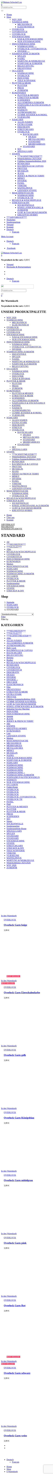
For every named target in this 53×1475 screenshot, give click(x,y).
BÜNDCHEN (23, 163)
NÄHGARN (17, 119)
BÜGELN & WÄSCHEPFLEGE (26, 200)
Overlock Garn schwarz (17, 1373)
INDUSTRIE (23, 78)
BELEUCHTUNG (25, 66)
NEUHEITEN (7, 526)
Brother (10, 660)
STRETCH (17, 427)
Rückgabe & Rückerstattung (19, 267)
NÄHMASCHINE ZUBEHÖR (26, 54)
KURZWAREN (19, 93)
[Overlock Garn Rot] (27, 1291)
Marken (10, 564)
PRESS (20, 88)
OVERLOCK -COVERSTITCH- (32, 49)
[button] (1, 255)
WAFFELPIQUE (24, 188)
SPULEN (21, 56)
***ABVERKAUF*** (17, 217)
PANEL (20, 183)
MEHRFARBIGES (36, 144)
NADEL (21, 58)
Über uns (10, 517)
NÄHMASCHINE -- (16, 772)
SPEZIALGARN (25, 151)
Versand (10, 224)
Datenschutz (6, 1455)
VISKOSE (22, 185)
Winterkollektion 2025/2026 (29, 159)
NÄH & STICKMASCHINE (30, 39)
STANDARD (34, 141)
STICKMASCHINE (21, 36)
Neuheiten (11, 220)
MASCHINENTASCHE (23, 193)
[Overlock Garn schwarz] (27, 1354)
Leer (8, 733)
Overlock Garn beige (15, 925)
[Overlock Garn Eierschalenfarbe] (27, 973)
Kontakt (10, 227)
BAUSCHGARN (30, 134)
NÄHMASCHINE (20, 22)
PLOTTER (22, 85)
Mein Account (7, 236)
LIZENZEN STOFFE (27, 190)
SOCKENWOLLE (25, 205)
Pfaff (9, 804)
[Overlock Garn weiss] (27, 1421)
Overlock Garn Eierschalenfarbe (22, 992)
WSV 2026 (17, 19)
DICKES (32, 137)
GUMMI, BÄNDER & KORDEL (32, 115)
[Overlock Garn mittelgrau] (27, 1166)
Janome (10, 716)
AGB (15, 1455)
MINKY (21, 178)
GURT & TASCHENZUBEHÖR (32, 212)
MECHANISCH (24, 24)
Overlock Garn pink (15, 1243)
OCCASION (17, 71)
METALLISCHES (36, 139)
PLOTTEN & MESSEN (28, 95)
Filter (3, 617)
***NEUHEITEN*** (16, 544)
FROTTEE (22, 168)
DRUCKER (12, 682)
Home (9, 14)
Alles (9, 549)
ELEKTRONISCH (25, 27)
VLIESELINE (23, 117)
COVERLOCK (19, 34)
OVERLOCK (18, 29)
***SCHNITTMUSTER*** (29, 156)
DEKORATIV (23, 127)
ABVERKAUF (8, 524)
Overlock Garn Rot (14, 1305)
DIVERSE (22, 180)
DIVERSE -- (12, 679)
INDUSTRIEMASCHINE (23, 44)
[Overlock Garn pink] (27, 1229)
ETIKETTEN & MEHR (28, 97)
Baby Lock (11, 648)
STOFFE (16, 154)
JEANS (20, 173)
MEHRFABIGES (14, 745)
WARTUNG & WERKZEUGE (31, 61)
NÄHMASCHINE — (27, 46)
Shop (9, 17)
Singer (9, 821)
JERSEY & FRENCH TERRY (30, 176)
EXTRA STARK (24, 124)
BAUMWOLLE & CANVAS (30, 166)
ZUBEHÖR (22, 90)
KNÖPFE (21, 107)
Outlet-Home (12, 787)
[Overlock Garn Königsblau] (27, 1104)
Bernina (10, 658)
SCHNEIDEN (23, 100)
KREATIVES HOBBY (27, 215)
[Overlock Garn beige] (27, 911)
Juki (8, 723)
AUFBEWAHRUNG (26, 112)
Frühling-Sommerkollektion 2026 (31, 161)
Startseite (10, 602)
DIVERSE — (23, 51)
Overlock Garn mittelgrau (18, 1180)
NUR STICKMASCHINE (29, 41)
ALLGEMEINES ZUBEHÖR (30, 102)
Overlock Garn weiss (15, 1435)
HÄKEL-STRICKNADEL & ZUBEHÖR (30, 505)
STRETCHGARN (25, 129)
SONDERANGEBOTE (11, 529)
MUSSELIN (22, 171)
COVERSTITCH (19, 32)
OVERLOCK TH (25, 198)
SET (19, 149)
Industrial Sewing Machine (18, 709)
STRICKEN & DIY (20, 202)
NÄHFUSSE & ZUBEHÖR (29, 63)
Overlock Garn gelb (15, 1055)
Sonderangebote (13, 222)
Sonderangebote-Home (16, 828)
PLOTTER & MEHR (21, 83)
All (8, 542)
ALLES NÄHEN (25, 122)
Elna (8, 687)
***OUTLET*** (14, 547)
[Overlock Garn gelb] (27, 1041)
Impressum (36, 1452)
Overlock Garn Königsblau (19, 1117)
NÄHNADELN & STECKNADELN (34, 105)
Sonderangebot (13, 583)
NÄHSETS (22, 110)
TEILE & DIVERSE (26, 80)
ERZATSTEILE (24, 68)
